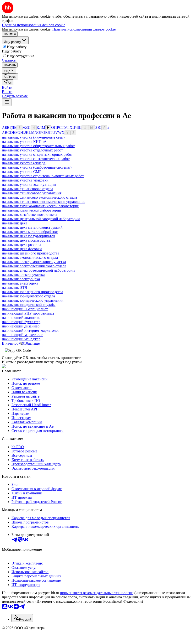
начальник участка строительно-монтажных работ (43, 176)
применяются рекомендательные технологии (96, 593)
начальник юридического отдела (28, 296)
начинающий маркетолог (22, 335)
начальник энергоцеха (20, 283)
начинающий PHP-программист (28, 313)
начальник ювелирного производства (32, 292)
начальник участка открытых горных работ (37, 154)
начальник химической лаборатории (31, 210)
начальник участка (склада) (24, 163)
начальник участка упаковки (25, 180)
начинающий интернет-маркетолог (30, 330)
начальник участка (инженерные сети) (33, 137)
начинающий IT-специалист (25, 309)
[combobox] (22, 618)
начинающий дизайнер (20, 326)
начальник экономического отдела (30, 257)
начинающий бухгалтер (21, 322)
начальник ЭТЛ (14, 287)
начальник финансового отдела (27, 189)
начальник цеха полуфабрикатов (28, 236)
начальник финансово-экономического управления (43, 202)
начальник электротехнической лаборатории (38, 270)
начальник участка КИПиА (24, 142)
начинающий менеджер (21, 339)
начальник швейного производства (30, 253)
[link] (10, 76)
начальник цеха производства (26, 240)
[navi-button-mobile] (6, 102)
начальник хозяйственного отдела (29, 214)
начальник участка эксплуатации (29, 184)
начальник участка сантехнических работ (36, 159)
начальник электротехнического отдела (34, 266)
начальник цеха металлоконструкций (32, 227)
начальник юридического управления (32, 300)
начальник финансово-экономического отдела (39, 197)
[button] (7, 87)
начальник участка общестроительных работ (38, 146)
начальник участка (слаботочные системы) (36, 167)
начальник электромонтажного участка (34, 262)
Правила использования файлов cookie (84, 29)
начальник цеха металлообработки (30, 232)
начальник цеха (14, 223)
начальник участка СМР (21, 172)
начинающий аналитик (21, 318)
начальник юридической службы (28, 305)
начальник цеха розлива (21, 245)
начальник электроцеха (21, 279)
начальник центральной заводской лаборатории (41, 219)
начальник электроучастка (23, 275)
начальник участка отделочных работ (32, 150)
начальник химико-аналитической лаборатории (40, 206)
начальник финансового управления (31, 193)
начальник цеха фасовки (22, 249)
